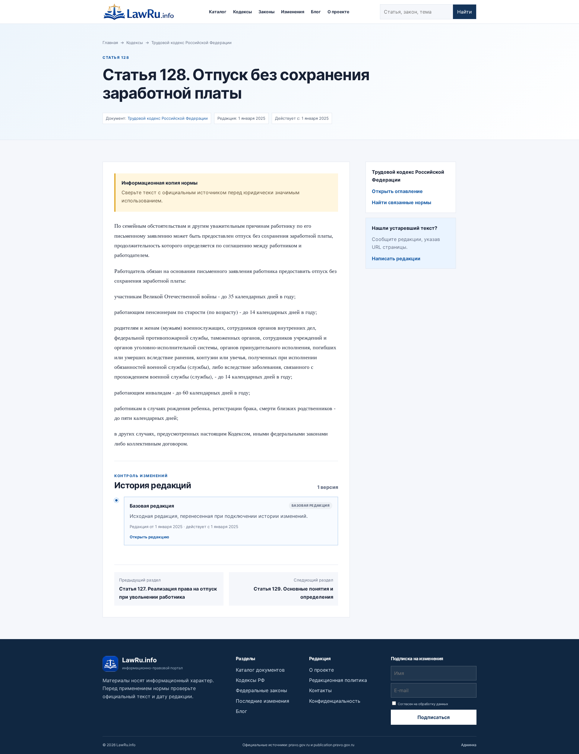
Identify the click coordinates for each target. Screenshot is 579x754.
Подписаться (433, 717)
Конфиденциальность (334, 701)
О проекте (338, 11)
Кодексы (242, 11)
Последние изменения (262, 701)
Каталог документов (260, 670)
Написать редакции (396, 258)
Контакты (320, 690)
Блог (316, 11)
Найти (464, 12)
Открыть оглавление (397, 191)
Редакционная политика (338, 680)
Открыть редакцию (149, 536)
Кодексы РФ (250, 680)
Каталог (217, 11)
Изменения (292, 11)
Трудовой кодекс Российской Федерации (191, 42)
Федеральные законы (261, 690)
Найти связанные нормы (401, 202)
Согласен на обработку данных (422, 704)
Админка (468, 745)
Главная (110, 42)
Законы (266, 11)
